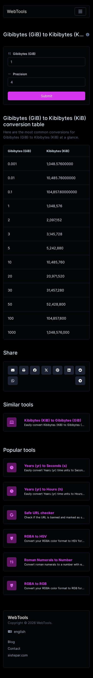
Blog (11, 642)
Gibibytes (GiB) (23, 54)
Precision (19, 74)
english (19, 631)
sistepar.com (18, 655)
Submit (46, 96)
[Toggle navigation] (80, 11)
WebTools (17, 11)
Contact (14, 648)
